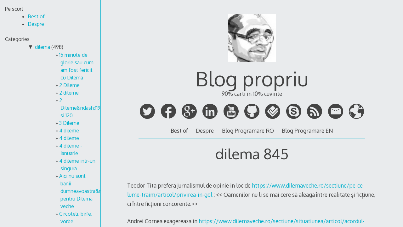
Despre (205, 130)
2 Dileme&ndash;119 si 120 (79, 108)
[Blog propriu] (252, 64)
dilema (42, 47)
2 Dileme (69, 85)
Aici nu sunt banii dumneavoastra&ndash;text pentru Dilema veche (91, 191)
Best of (179, 130)
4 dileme (69, 130)
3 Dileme (69, 123)
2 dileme (69, 93)
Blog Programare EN (307, 130)
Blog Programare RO (248, 130)
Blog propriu (252, 78)
